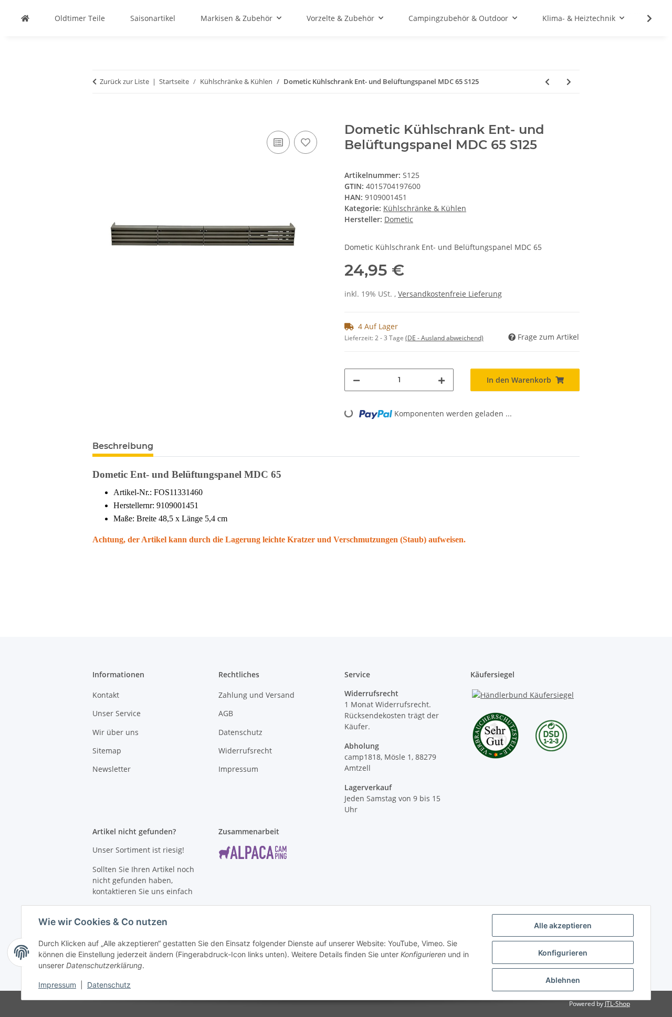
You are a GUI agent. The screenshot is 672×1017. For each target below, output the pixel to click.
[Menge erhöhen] (441, 380)
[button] (642, 18)
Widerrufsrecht (245, 751)
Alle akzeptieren (563, 925)
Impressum (57, 984)
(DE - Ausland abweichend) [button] (444, 337)
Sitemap (106, 751)
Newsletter (111, 769)
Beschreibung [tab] (122, 446)
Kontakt (105, 695)
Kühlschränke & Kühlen (424, 208)
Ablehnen (562, 980)
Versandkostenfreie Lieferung (450, 294)
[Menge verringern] (356, 380)
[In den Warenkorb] (100, 116)
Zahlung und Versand (256, 695)
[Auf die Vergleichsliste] (278, 142)
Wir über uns (115, 732)
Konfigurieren (562, 952)
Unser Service (116, 713)
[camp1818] (25, 18)
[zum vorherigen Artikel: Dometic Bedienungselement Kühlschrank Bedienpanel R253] (547, 81)
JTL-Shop (617, 1003)
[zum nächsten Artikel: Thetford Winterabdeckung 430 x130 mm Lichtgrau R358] (569, 81)
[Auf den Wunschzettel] (305, 142)
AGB (225, 713)
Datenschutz (109, 984)
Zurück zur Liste (124, 81)
